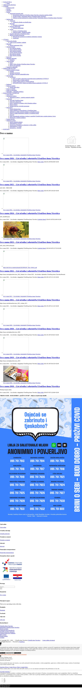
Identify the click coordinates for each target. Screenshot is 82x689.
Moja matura (3, 634)
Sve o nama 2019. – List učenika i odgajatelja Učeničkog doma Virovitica (21, 354)
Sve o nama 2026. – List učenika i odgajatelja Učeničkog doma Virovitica (21, 155)
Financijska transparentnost (7, 552)
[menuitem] (42, 2)
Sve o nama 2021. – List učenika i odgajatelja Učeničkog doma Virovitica (21, 296)
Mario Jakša (41, 162)
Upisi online (3, 527)
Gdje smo (2, 619)
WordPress (22, 641)
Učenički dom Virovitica (34, 640)
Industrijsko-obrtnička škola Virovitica (9, 627)
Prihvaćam (2, 653)
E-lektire (2, 637)
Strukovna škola (4, 629)
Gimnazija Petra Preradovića (7, 630)
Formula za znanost (5, 540)
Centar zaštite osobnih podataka (8, 654)
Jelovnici (2, 546)
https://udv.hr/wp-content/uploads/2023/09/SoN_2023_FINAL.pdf (20, 267)
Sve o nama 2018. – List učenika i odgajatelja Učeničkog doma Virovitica (21, 383)
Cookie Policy (24, 667)
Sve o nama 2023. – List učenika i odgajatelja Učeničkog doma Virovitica (21, 238)
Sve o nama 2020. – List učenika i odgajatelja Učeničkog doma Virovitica (21, 325)
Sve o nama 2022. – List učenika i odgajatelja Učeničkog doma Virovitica (30, 271)
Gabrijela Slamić (42, 219)
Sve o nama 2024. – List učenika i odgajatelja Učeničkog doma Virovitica (21, 210)
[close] (0, 656)
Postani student (4, 636)
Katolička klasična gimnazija (7, 632)
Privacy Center (9, 667)
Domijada (2, 610)
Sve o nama (3, 595)
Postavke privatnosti (21, 654)
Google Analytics (5, 671)
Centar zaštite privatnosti (48, 640)
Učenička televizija (5, 533)
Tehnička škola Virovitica (6, 626)
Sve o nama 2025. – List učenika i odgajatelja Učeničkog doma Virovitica (21, 181)
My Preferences (10, 653)
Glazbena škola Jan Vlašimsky (7, 633)
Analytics (2, 667)
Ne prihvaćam (17, 653)
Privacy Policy (17, 667)
